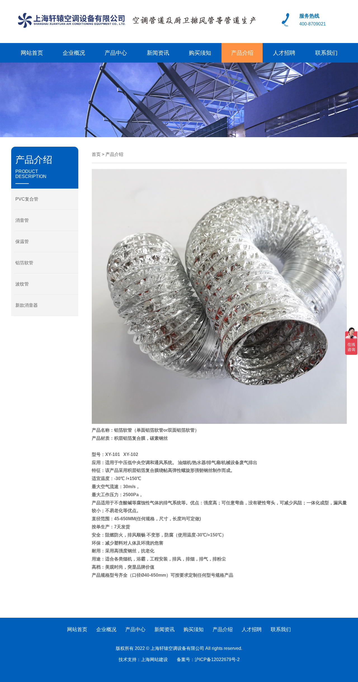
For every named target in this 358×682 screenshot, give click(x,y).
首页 (96, 154)
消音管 (22, 220)
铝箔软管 (24, 262)
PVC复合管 (26, 199)
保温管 (22, 241)
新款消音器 (26, 305)
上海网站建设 (154, 659)
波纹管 (22, 284)
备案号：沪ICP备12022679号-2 (208, 659)
